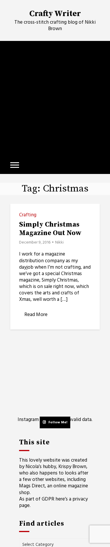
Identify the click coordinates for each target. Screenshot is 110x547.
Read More (36, 315)
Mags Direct (32, 486)
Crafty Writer (55, 14)
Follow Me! (57, 422)
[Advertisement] (55, 98)
